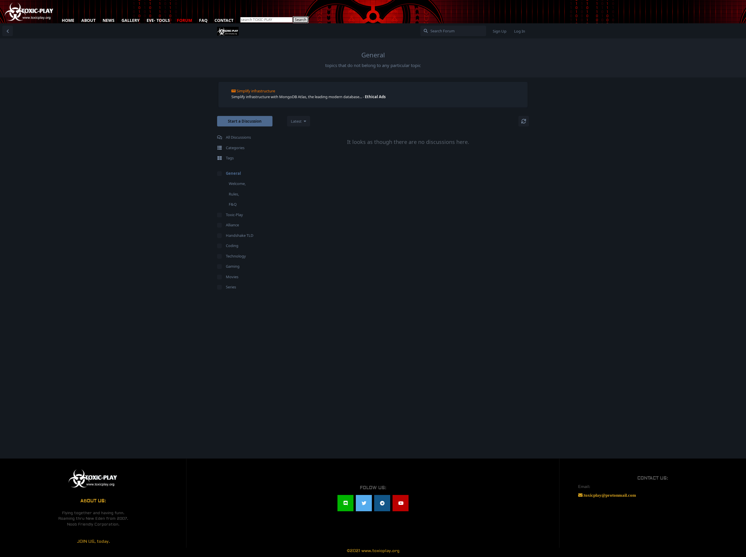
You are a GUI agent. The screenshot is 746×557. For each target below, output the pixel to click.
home (68, 19)
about (88, 19)
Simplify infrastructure (256, 91)
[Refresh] (523, 121)
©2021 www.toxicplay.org (373, 551)
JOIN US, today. (93, 541)
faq (203, 19)
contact (223, 19)
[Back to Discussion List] (7, 31)
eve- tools (158, 19)
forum (184, 19)
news (109, 19)
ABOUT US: (93, 501)
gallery (131, 19)
